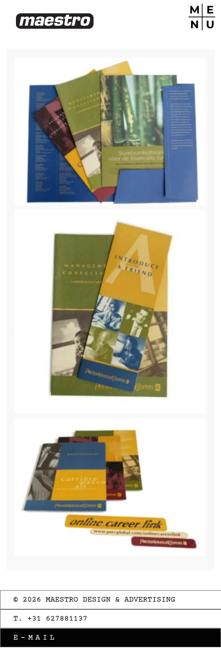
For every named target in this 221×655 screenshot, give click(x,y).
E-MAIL (35, 637)
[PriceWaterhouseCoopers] (109, 131)
